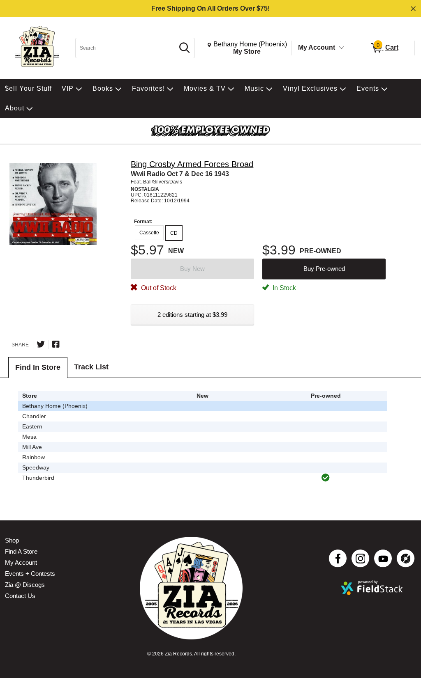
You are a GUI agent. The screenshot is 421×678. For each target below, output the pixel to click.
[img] (326, 478)
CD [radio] (174, 233)
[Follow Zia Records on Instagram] (360, 558)
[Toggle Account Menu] (342, 48)
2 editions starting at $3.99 (192, 314)
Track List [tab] (91, 367)
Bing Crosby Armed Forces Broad (192, 164)
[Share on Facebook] (56, 344)
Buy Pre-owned (324, 268)
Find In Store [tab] (37, 367)
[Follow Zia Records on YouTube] (383, 558)
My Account (316, 47)
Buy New (192, 268)
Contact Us (20, 595)
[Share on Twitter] (41, 344)
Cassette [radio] (149, 233)
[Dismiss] (413, 8)
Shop (12, 540)
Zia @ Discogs (25, 584)
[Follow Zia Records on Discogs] (405, 558)
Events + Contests (30, 573)
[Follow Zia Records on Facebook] (337, 558)
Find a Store (21, 551)
